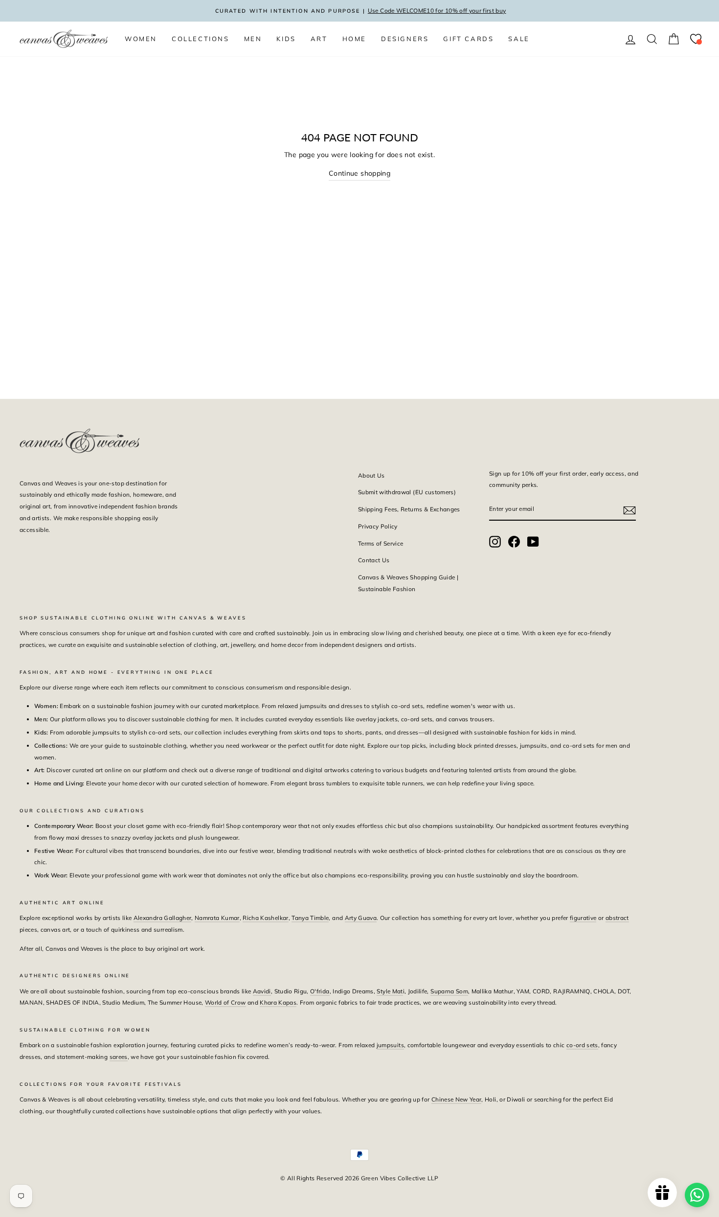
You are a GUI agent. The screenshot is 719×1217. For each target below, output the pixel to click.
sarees (119, 1056)
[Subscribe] (629, 509)
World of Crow (225, 1002)
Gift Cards (468, 39)
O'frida (319, 991)
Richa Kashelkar (265, 917)
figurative (583, 917)
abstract (617, 917)
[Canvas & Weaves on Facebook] (514, 541)
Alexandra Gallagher (163, 917)
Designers (404, 39)
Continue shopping (359, 173)
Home (354, 39)
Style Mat (390, 991)
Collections (200, 39)
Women (141, 39)
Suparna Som (449, 991)
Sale (518, 39)
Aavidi (262, 991)
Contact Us (374, 560)
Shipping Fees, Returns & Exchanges (409, 509)
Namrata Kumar (217, 917)
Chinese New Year (456, 1099)
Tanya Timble (310, 917)
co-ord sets (582, 1045)
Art (319, 39)
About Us (371, 475)
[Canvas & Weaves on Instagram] (495, 541)
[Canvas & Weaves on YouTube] (533, 541)
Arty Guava (361, 917)
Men (253, 39)
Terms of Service (381, 543)
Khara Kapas (278, 1002)
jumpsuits (390, 1045)
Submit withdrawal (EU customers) (407, 492)
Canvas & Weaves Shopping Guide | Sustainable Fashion (408, 583)
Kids (285, 39)
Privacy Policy (378, 526)
